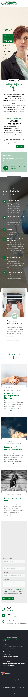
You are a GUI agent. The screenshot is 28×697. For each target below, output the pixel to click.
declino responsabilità (9, 687)
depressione (10, 205)
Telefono (5, 572)
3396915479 (10, 610)
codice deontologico (18, 693)
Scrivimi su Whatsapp (13, 340)
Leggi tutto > (20, 146)
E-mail (4, 565)
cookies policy (7, 693)
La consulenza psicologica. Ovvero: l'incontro (11, 396)
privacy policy (20, 687)
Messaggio (6, 579)
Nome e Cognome (8, 558)
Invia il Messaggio (7, 598)
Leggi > (11, 410)
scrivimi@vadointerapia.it (14, 617)
